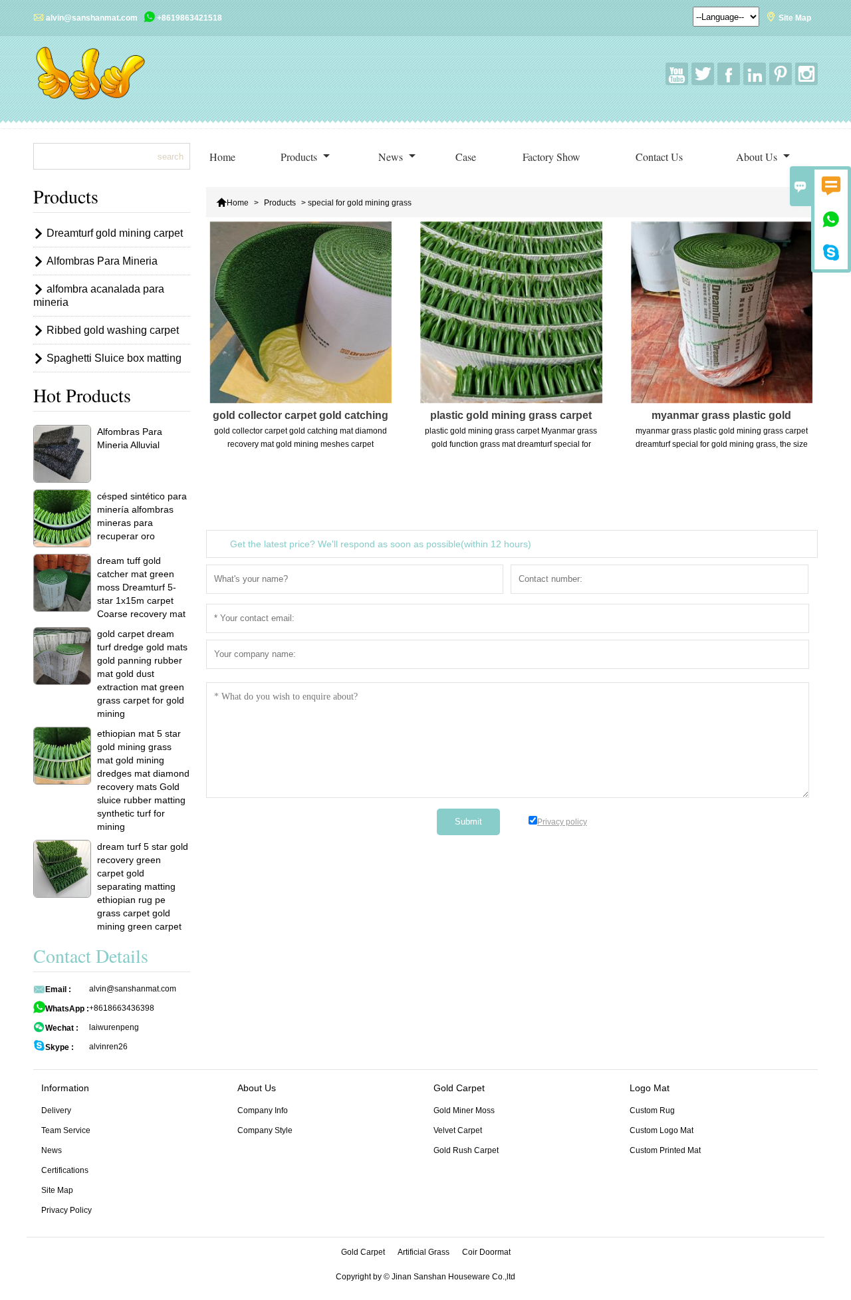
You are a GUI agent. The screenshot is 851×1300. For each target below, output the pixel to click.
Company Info (262, 1110)
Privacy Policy (66, 1210)
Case (465, 157)
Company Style (265, 1130)
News (392, 157)
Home (222, 157)
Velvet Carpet (457, 1130)
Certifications (64, 1170)
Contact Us (659, 157)
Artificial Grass (423, 1252)
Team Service (65, 1130)
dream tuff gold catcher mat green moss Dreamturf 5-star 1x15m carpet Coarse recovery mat (141, 587)
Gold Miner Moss (464, 1110)
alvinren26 (108, 1046)
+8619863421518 (189, 18)
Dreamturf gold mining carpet (115, 233)
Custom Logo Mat (661, 1130)
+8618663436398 (121, 1008)
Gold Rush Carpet (466, 1150)
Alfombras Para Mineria (102, 261)
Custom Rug (652, 1110)
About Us (758, 157)
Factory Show (551, 157)
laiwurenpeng (114, 1027)
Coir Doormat (486, 1252)
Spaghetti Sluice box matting (114, 358)
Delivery (56, 1110)
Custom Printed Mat (665, 1150)
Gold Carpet (363, 1252)
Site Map (795, 18)
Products (300, 157)
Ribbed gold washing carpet (113, 330)
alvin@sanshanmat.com (92, 18)
